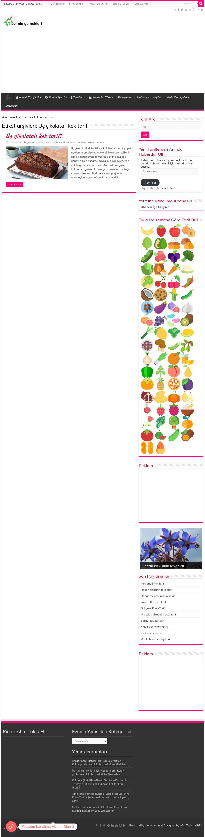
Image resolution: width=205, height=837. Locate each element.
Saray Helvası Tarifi (152, 620)
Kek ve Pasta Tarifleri (73, 142)
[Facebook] (178, 9)
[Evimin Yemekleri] (23, 20)
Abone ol (150, 182)
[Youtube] (194, 9)
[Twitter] (182, 9)
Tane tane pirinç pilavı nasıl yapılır (92, 793)
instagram (11, 106)
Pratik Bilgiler (56, 3)
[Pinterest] (186, 9)
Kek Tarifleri (53, 142)
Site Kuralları (121, 3)
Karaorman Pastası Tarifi (87, 760)
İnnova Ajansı (153, 825)
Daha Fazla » (14, 184)
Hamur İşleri (56, 97)
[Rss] (174, 9)
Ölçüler (158, 97)
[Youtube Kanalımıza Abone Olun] (11, 826)
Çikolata (31, 142)
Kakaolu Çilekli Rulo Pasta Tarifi (91, 780)
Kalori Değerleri (99, 3)
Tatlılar (77, 97)
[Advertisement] (102, 59)
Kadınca (142, 97)
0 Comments (98, 142)
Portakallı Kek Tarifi (83, 770)
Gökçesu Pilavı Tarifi (153, 608)
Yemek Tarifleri (8, 97)
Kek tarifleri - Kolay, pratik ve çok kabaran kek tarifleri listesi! (100, 784)
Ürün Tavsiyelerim (178, 97)
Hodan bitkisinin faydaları (163, 566)
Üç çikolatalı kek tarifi (34, 136)
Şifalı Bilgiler (77, 3)
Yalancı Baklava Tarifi (154, 602)
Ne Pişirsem (124, 97)
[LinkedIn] (190, 9)
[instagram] (198, 9)
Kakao (41, 142)
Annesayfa (11, 117)
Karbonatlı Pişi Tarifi (153, 583)
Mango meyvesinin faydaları (158, 596)
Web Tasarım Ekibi (191, 825)
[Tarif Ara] (201, 4)
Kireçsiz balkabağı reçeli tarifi (159, 614)
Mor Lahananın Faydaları (156, 639)
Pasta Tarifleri (101, 97)
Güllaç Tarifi (79, 807)
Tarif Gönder (141, 3)
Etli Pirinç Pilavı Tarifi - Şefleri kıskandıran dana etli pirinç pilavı (101, 797)
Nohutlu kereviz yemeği (155, 626)
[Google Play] (202, 9)
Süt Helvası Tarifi (151, 633)
